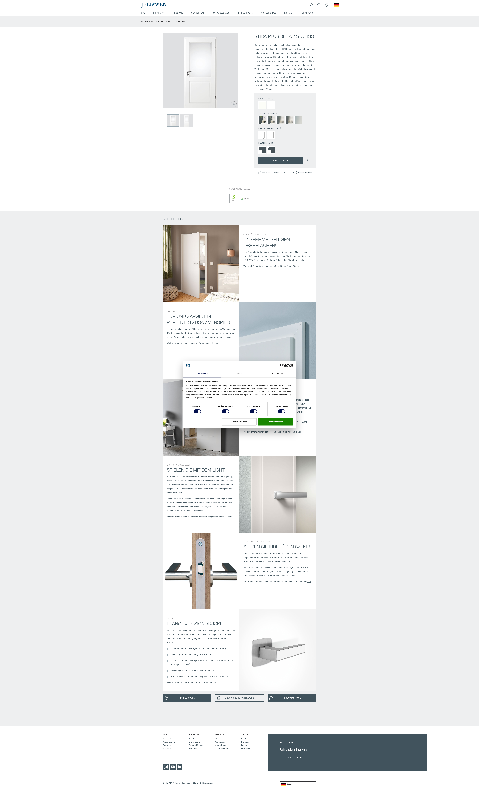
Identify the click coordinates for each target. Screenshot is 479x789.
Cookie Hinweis (246, 748)
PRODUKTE (144, 22)
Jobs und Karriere (221, 745)
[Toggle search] (311, 5)
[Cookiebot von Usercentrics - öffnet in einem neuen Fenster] (282, 365)
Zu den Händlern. (293, 758)
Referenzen (167, 748)
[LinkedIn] (179, 767)
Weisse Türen (157, 22)
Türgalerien (167, 745)
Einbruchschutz (194, 742)
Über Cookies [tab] (277, 374)
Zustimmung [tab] (202, 374)
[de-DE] (336, 5)
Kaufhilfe (192, 739)
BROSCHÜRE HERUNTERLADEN (273, 173)
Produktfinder (167, 739)
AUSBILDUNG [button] (307, 13)
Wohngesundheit (221, 739)
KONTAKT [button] (288, 13)
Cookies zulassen (275, 422)
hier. (298, 266)
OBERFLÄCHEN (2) (265, 99)
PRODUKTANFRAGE (305, 173)
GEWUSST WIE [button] (198, 13)
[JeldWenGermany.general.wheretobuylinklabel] (326, 5)
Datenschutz (245, 745)
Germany (290, 784)
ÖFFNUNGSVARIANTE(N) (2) (269, 128)
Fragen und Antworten (196, 745)
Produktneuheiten (169, 742)
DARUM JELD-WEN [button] (221, 13)
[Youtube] (173, 767)
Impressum (245, 742)
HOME (142, 13)
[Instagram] (166, 767)
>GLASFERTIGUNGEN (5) (268, 114)
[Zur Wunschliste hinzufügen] (308, 160)
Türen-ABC (193, 748)
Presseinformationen (222, 748)
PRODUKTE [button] (178, 13)
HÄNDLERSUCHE (245, 13)
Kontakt (244, 739)
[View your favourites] (319, 5)
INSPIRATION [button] (159, 13)
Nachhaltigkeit (220, 742)
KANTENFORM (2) (265, 143)
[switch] (225, 411)
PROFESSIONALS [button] (268, 13)
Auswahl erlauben (239, 422)
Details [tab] (240, 374)
